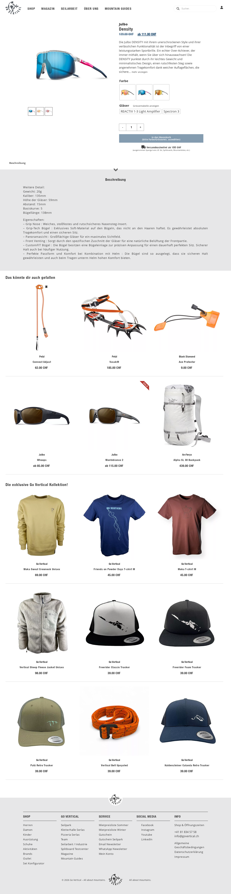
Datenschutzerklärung (188, 852)
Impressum (181, 857)
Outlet (27, 858)
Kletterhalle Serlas (73, 830)
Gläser (139, 105)
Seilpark (66, 825)
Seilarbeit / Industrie (74, 844)
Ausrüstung (30, 839)
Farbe (123, 81)
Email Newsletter (110, 844)
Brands (27, 854)
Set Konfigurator (33, 863)
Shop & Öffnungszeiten (189, 825)
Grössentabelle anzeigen (145, 105)
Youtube (146, 834)
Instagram (147, 830)
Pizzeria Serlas (70, 834)
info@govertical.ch (186, 836)
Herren (28, 825)
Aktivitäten (30, 849)
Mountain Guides (72, 858)
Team (64, 839)
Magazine (67, 854)
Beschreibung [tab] (17, 162)
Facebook (147, 825)
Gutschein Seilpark (111, 839)
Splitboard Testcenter (75, 849)
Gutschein (105, 834)
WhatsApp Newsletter (113, 849)
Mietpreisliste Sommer (114, 825)
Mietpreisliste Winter (112, 830)
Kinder (27, 834)
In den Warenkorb (161, 137)
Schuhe (28, 844)
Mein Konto (106, 854)
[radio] (127, 92)
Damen (28, 830)
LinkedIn (146, 839)
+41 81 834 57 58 (185, 832)
